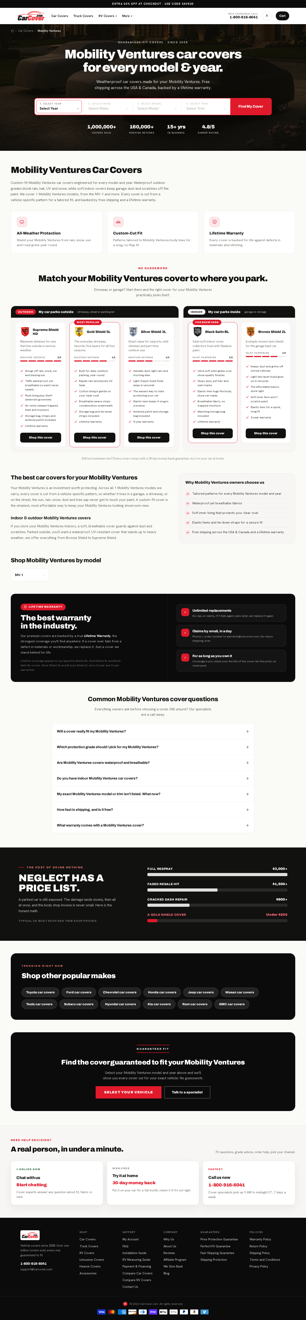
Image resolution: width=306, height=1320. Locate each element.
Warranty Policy (260, 1239)
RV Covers (108, 16)
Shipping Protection (213, 1260)
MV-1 (30, 575)
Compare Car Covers (138, 1273)
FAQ (125, 1246)
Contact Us (130, 1287)
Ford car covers (78, 992)
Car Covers (59, 16)
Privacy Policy (259, 1266)
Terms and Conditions (265, 1260)
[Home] (12, 30)
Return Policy (258, 1246)
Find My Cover (250, 106)
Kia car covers (159, 1004)
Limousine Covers (92, 1260)
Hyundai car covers (120, 1004)
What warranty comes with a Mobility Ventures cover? (153, 825)
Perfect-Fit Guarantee (215, 1246)
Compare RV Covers (137, 1280)
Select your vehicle (128, 1092)
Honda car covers (162, 992)
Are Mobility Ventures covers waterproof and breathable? (153, 762)
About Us (170, 1246)
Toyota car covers (40, 992)
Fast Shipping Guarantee (217, 1253)
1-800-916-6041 (33, 1263)
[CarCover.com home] (31, 15)
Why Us (169, 1239)
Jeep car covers (201, 992)
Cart (282, 15)
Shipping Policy (260, 1253)
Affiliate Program (175, 1260)
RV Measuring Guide (136, 1260)
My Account (131, 1239)
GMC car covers (232, 1004)
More (127, 16)
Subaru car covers (78, 1004)
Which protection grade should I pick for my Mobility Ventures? (153, 746)
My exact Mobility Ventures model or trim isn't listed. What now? (153, 793)
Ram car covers (194, 1004)
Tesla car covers (39, 1004)
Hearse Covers (90, 1266)
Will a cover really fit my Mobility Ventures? (153, 731)
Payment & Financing (137, 1266)
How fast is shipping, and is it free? (153, 809)
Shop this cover (40, 437)
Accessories (88, 1273)
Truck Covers (83, 16)
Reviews (169, 1253)
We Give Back (173, 1266)
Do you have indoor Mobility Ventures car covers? (153, 778)
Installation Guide (135, 1253)
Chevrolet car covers (119, 992)
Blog (166, 1273)
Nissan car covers (239, 992)
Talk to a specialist (187, 1092)
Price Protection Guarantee (219, 1239)
